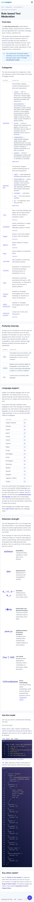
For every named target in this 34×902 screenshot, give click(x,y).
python (8, 738)
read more (15, 161)
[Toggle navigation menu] (29, 897)
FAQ (15, 899)
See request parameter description (13, 759)
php (12, 738)
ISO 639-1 (27, 413)
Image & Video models (9, 884)
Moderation (9, 7)
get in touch (10, 509)
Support (20, 899)
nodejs (16, 738)
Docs (2, 7)
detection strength (7, 40)
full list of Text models (14, 877)
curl (4, 738)
